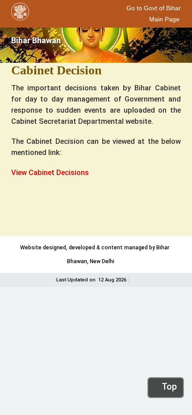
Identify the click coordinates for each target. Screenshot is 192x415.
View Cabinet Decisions (50, 172)
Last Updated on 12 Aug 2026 (91, 280)
